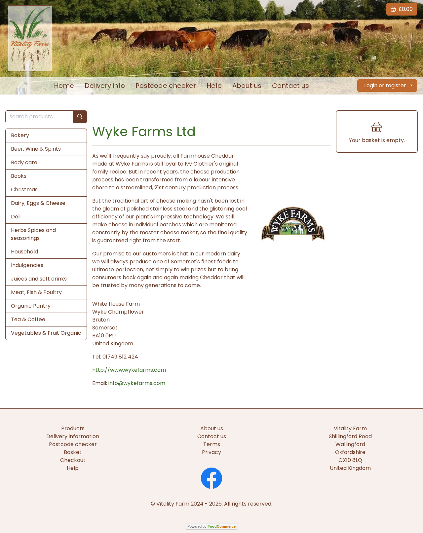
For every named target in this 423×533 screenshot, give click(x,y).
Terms (211, 444)
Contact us (290, 85)
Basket (73, 452)
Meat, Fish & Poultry (36, 292)
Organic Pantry (31, 306)
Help (214, 85)
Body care (24, 162)
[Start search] (80, 116)
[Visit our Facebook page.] (211, 477)
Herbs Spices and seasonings (33, 234)
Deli (15, 216)
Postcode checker (165, 85)
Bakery (20, 135)
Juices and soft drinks (39, 279)
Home (64, 85)
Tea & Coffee (28, 319)
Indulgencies (27, 265)
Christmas (24, 189)
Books (18, 176)
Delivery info (105, 85)
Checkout (73, 460)
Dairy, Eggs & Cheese (38, 203)
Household (24, 251)
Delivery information (72, 436)
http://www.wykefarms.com (129, 370)
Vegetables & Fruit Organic (46, 333)
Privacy (211, 452)
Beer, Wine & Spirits (36, 149)
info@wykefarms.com (136, 383)
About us (246, 85)
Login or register (385, 85)
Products (73, 428)
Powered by (211, 526)
